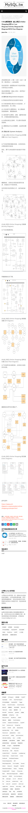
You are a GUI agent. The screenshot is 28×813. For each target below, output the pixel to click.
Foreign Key (17, 725)
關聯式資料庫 (5, 634)
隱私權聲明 (15, 803)
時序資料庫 (19, 791)
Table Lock (4, 710)
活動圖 (11, 516)
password (14, 784)
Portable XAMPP (5, 771)
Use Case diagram (8, 16)
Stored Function (20, 704)
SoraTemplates (11, 808)
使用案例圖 (7, 516)
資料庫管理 (20, 794)
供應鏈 (11, 789)
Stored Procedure (11, 704)
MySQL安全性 (20, 727)
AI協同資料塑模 (16, 745)
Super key (4, 776)
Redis (3, 773)
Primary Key (19, 771)
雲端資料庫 (20, 743)
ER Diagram (20, 519)
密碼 (10, 791)
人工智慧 (21, 632)
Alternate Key (5, 750)
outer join (8, 784)
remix (19, 733)
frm (3, 781)
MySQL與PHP (14, 629)
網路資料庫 (13, 794)
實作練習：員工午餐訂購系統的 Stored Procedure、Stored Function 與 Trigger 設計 (17, 646)
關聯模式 (13, 517)
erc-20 (14, 778)
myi (3, 784)
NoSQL (15, 768)
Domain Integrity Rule (7, 761)
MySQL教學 (21, 629)
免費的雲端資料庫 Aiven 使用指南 (17, 670)
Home (4, 803)
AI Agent (9, 745)
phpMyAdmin (13, 733)
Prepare (13, 771)
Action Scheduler (6, 748)
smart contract (5, 735)
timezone (12, 786)
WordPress (9, 632)
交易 (24, 786)
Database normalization (13, 722)
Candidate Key (22, 753)
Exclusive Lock (10, 725)
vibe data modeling (6, 738)
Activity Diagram (5, 519)
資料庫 (23, 740)
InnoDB (9, 727)
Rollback (21, 773)
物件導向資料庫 (5, 794)
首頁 (2, 16)
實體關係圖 (8, 517)
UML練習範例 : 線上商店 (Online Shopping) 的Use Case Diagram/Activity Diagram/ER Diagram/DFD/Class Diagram (17, 535)
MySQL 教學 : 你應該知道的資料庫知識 (17, 677)
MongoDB (16, 766)
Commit (4, 722)
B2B (11, 750)
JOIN (14, 727)
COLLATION (14, 753)
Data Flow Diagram (13, 519)
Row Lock (23, 707)
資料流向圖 (15, 516)
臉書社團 (14, 805)
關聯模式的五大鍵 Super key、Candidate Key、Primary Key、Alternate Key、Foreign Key (16, 685)
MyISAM (22, 766)
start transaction (19, 735)
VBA (3, 778)
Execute (22, 763)
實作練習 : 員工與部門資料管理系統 (17, 658)
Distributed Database (13, 758)
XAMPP (15, 632)
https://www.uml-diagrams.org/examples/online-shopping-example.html (12, 506)
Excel (3, 725)
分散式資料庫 (12, 740)
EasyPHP (22, 722)
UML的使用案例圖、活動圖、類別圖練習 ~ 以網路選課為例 (17, 542)
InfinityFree (11, 715)
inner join (8, 781)
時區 (14, 791)
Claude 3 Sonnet (14, 755)
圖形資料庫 (17, 789)
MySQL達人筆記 (5, 730)
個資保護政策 (22, 803)
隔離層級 (12, 796)
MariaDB (4, 712)
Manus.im (10, 766)
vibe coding (18, 786)
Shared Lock (5, 733)
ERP (15, 761)
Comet (21, 755)
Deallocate (4, 758)
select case (21, 784)
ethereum (20, 778)
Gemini (4, 727)
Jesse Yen (4, 32)
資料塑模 (20, 516)
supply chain (5, 786)
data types (8, 778)
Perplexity (21, 768)
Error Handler (16, 763)
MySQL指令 (16, 627)
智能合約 (4, 720)
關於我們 (9, 803)
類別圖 (17, 517)
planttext (17, 712)
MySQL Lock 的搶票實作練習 (16, 651)
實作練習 (3, 517)
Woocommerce (5, 717)
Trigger (20, 702)
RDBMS (16, 730)
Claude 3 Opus (5, 755)
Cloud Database (16, 720)
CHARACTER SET (6, 753)
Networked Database (7, 768)
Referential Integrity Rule (12, 773)
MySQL (3, 704)
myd (21, 781)
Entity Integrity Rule (6, 763)
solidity (12, 735)
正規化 (3, 632)
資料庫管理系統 (5, 743)
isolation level (15, 781)
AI (20, 710)
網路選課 (16, 710)
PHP (12, 730)
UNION (10, 776)
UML (3, 520)
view (14, 738)
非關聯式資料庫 (13, 634)
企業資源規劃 (5, 789)
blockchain (10, 712)
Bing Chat (16, 750)
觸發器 (9, 720)
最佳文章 (4, 707)
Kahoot (3, 766)
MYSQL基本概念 (5, 629)
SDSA (10, 699)
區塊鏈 (22, 712)
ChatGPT (23, 697)
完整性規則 (4, 791)
